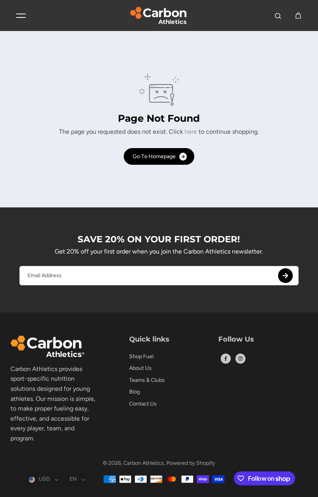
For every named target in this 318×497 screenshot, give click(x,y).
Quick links (149, 339)
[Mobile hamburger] (20, 15)
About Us (140, 368)
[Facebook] (225, 358)
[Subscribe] (285, 275)
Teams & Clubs (147, 380)
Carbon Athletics (143, 463)
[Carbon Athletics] (159, 15)
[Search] (278, 15)
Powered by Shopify (190, 463)
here (191, 131)
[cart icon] (298, 15)
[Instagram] (240, 358)
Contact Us (143, 403)
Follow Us (236, 339)
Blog (134, 391)
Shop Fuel (141, 356)
